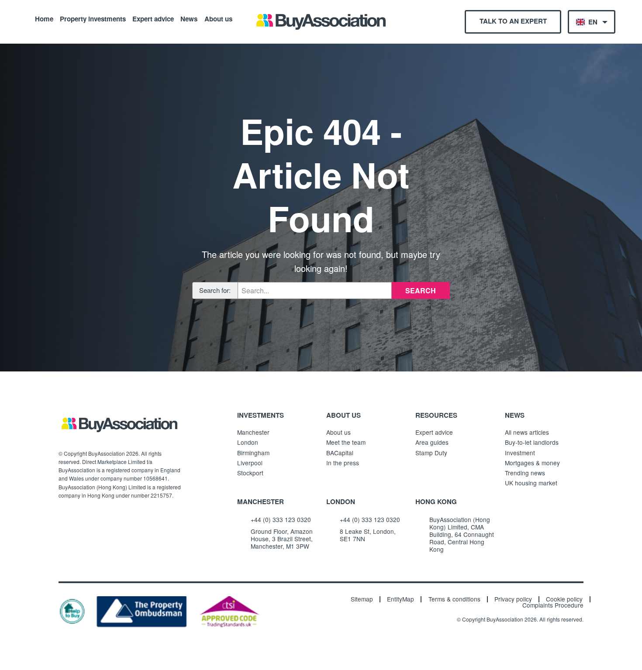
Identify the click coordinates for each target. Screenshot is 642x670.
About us (218, 18)
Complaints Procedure (552, 605)
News (188, 18)
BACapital (339, 452)
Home (44, 18)
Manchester (253, 432)
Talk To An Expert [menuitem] (513, 21)
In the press (342, 462)
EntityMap (400, 599)
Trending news (525, 472)
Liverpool (249, 462)
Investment (520, 452)
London (247, 442)
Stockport (250, 472)
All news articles (527, 432)
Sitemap (362, 599)
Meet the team (346, 442)
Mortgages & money (532, 462)
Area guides (432, 442)
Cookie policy (564, 599)
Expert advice (153, 18)
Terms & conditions (454, 599)
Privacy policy (513, 599)
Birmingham (253, 452)
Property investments (93, 18)
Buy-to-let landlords (532, 442)
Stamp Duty (431, 452)
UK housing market (531, 482)
